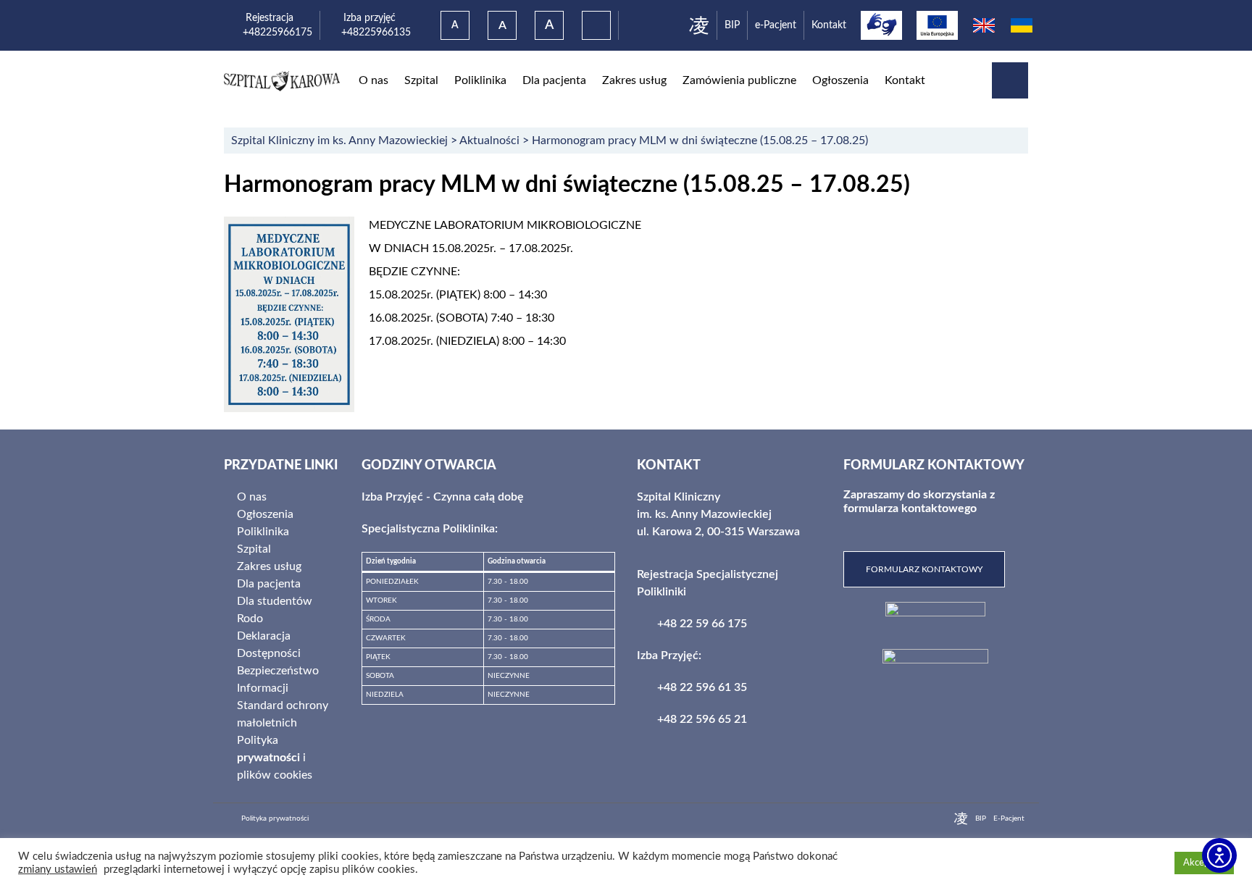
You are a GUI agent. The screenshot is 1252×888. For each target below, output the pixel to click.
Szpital (421, 80)
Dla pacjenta (554, 80)
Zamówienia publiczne (739, 80)
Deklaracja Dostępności (269, 644)
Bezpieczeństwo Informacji (278, 679)
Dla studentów (274, 601)
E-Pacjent (1008, 818)
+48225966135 (369, 32)
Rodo (250, 618)
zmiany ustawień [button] (57, 869)
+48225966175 (277, 32)
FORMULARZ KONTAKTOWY (924, 569)
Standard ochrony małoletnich (282, 714)
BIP (732, 25)
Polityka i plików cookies (274, 757)
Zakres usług (634, 80)
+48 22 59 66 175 (702, 623)
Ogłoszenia (840, 80)
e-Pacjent (775, 25)
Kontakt (828, 25)
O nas (373, 80)
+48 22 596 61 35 (702, 687)
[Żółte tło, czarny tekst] (596, 25)
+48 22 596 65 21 (702, 719)
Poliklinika (480, 80)
